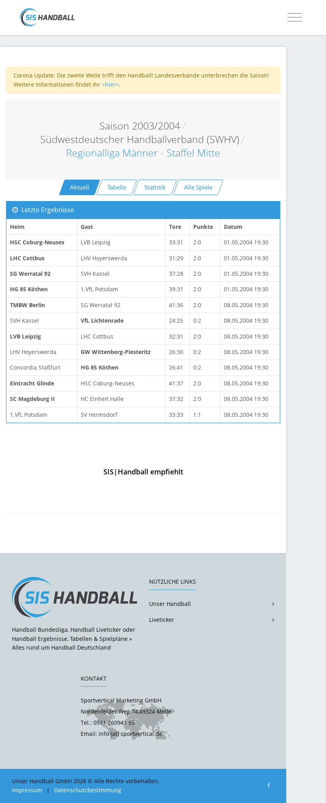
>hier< (110, 84)
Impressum (27, 790)
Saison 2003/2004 (139, 125)
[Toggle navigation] (294, 17)
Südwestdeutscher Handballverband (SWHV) (139, 139)
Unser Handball (170, 604)
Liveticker (161, 619)
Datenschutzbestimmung (87, 790)
